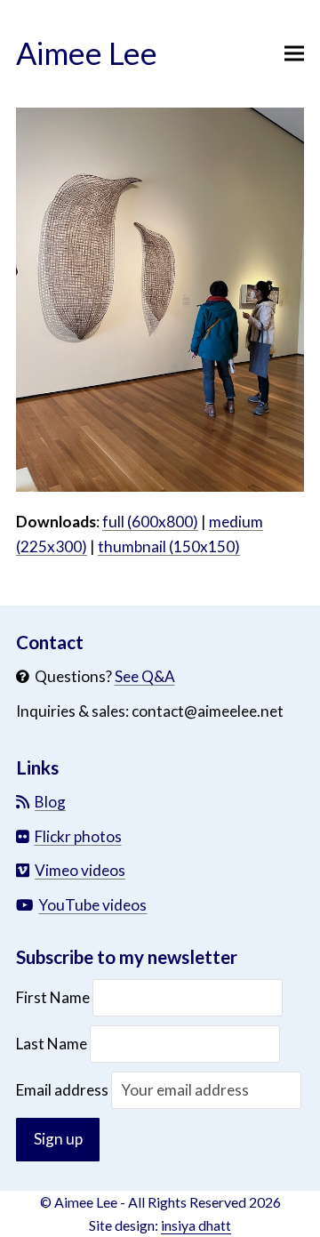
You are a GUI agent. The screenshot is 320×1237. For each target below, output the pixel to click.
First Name (54, 997)
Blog (50, 801)
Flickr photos (78, 836)
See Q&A (145, 676)
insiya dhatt (196, 1225)
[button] (294, 53)
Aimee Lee (86, 53)
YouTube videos (92, 905)
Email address (63, 1089)
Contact (50, 642)
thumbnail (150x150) (169, 546)
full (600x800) (150, 521)
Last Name (51, 1043)
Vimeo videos (80, 870)
